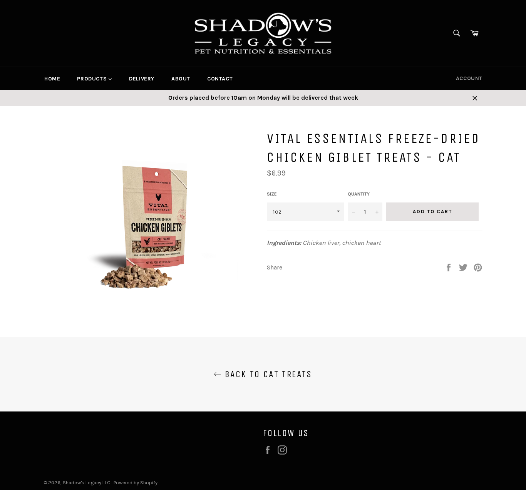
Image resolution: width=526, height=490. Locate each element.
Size (272, 194)
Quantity (359, 194)
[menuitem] (52, 78)
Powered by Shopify (135, 482)
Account (469, 78)
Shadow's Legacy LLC (87, 482)
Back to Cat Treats (266, 374)
